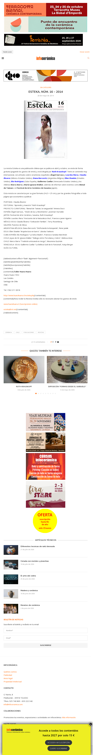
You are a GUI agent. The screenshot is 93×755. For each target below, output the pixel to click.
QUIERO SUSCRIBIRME (58, 748)
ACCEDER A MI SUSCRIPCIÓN (59, 742)
